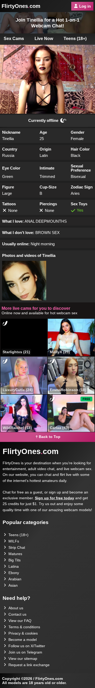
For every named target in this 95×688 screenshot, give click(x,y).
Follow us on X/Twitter (26, 646)
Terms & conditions (24, 627)
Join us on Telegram (25, 652)
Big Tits (14, 560)
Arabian (14, 579)
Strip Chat (16, 547)
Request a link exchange (29, 665)
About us (15, 608)
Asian (13, 585)
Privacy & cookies (23, 633)
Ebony (13, 573)
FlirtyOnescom (21, 6)
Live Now (44, 38)
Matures (15, 554)
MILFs (13, 541)
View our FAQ (19, 621)
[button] (24, 280)
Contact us (17, 614)
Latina (13, 566)
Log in (85, 6)
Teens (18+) (75, 38)
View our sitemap (22, 658)
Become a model (22, 639)
